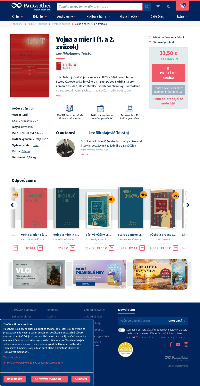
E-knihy (38, 16)
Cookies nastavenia (177, 366)
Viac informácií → (13, 357)
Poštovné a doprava (24, 310)
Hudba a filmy (97, 16)
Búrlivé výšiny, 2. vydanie (99, 234)
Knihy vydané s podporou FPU (92, 343)
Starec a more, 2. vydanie (131, 234)
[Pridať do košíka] (15, 248)
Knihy (16, 16)
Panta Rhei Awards (94, 310)
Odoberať (175, 320)
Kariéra (51, 316)
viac (59, 95)
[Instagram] (186, 344)
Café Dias (157, 16)
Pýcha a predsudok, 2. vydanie (163, 234)
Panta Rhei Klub (92, 316)
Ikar (35, 145)
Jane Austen (163, 239)
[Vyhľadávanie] (147, 7)
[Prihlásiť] (168, 7)
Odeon (25, 151)
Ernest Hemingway (131, 239)
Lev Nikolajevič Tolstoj (74, 53)
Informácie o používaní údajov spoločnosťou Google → (34, 362)
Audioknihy (65, 16)
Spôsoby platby (21, 316)
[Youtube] (178, 344)
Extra (181, 16)
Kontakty (52, 310)
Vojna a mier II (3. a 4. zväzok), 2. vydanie (34, 234)
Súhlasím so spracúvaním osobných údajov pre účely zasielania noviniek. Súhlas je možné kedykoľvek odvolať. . (156, 333)
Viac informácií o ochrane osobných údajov (160, 337)
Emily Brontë (98, 239)
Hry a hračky (129, 16)
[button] (15, 379)
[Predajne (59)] (158, 7)
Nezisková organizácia (96, 336)
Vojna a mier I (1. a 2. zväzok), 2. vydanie (66, 234)
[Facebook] (171, 344)
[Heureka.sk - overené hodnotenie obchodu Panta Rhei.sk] (125, 349)
